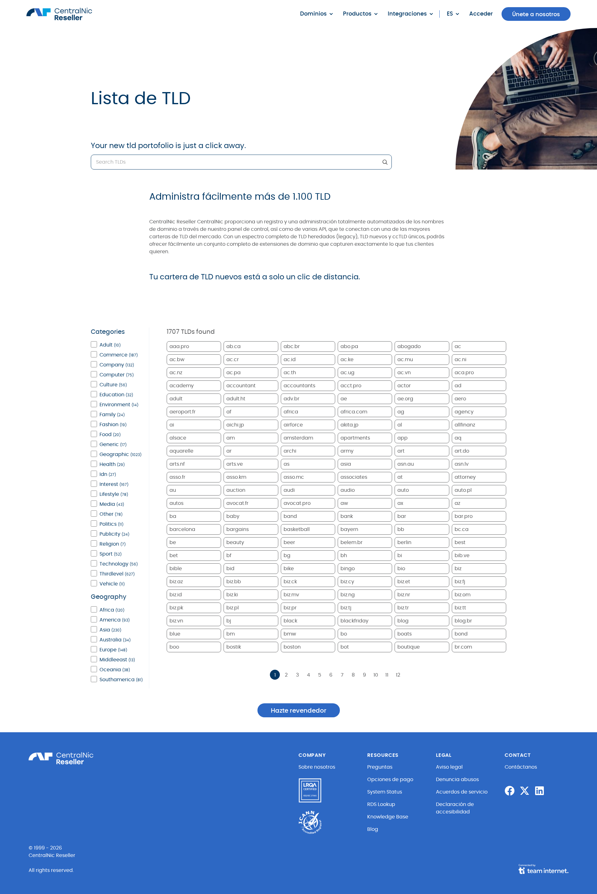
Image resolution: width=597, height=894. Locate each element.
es (450, 14)
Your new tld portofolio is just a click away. (168, 146)
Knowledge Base (387, 816)
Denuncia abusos (457, 779)
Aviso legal (449, 767)
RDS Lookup (381, 804)
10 (375, 675)
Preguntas (379, 767)
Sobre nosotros (316, 767)
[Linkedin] (539, 791)
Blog (372, 829)
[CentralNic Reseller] (59, 14)
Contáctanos (521, 767)
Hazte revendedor (298, 711)
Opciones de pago (390, 779)
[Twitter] (525, 791)
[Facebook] (510, 791)
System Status (384, 791)
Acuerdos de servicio (462, 791)
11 (386, 675)
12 (398, 675)
